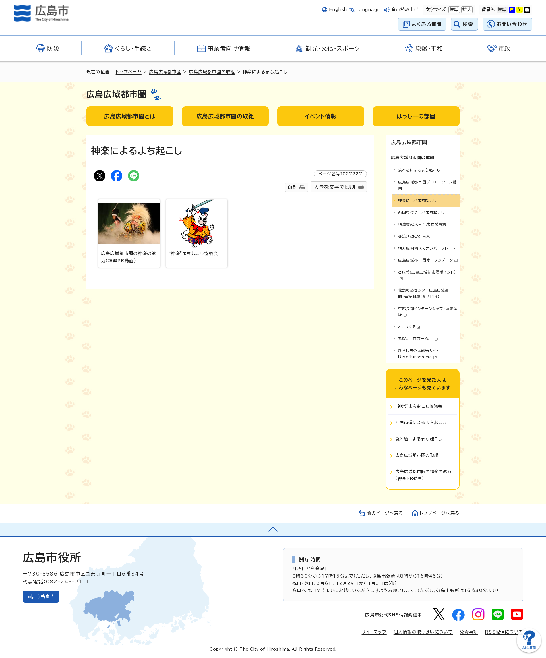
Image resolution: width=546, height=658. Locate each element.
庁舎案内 (45, 596)
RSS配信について (504, 632)
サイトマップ (374, 632)
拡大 (466, 9)
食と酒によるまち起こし (419, 170)
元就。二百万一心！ (415, 339)
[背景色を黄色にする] (519, 10)
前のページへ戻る (385, 513)
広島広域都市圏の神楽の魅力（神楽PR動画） (128, 257)
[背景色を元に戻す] (502, 10)
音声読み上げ (405, 9)
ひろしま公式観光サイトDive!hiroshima (418, 354)
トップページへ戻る (440, 513)
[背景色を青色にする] (512, 10)
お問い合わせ (512, 24)
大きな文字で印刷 (334, 187)
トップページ (129, 72)
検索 (468, 24)
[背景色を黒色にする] (527, 10)
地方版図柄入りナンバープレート (427, 248)
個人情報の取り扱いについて (423, 632)
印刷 (292, 187)
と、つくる (407, 327)
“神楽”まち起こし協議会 (193, 253)
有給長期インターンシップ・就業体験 (428, 312)
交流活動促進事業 (414, 236)
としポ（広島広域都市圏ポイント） (427, 272)
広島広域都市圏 (165, 72)
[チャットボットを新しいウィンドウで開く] (529, 651)
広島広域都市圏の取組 (212, 72)
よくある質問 (427, 24)
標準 (453, 9)
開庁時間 (310, 559)
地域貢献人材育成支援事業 (422, 224)
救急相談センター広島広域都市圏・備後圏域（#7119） (425, 294)
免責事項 (469, 632)
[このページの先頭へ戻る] (273, 529)
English (338, 9)
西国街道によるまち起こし (421, 212)
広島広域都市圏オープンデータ (425, 260)
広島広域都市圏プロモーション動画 (427, 185)
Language (368, 10)
